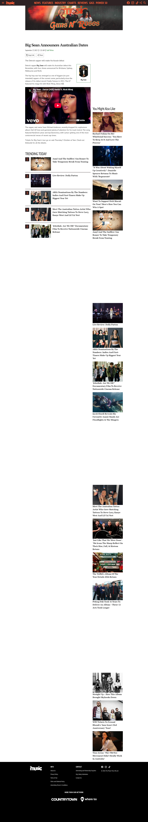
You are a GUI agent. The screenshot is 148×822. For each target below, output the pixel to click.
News (37, 2)
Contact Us (79, 778)
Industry (60, 2)
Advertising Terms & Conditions (59, 785)
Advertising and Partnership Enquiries (86, 770)
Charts (71, 2)
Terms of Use (54, 778)
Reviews (83, 2)
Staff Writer (50, 50)
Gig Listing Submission (82, 774)
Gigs (91, 2)
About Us (53, 770)
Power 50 (101, 2)
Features (47, 2)
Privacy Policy (54, 774)
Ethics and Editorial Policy (58, 781)
